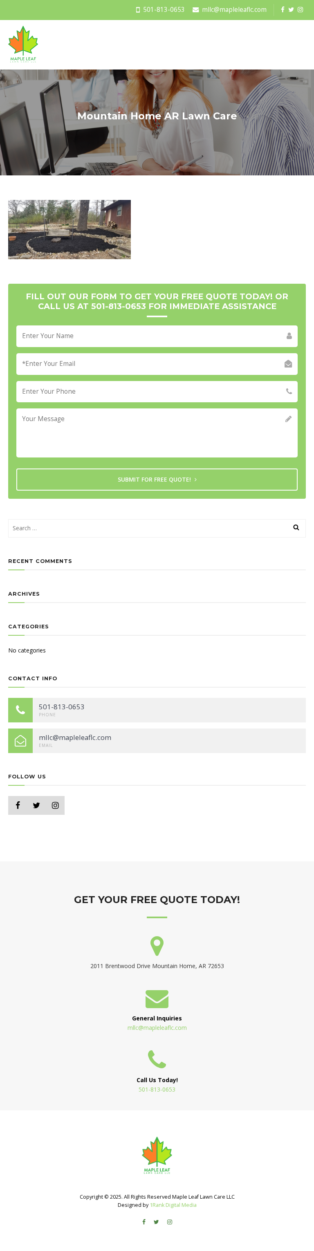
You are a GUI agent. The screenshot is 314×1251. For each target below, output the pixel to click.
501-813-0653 (163, 9)
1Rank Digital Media (173, 1205)
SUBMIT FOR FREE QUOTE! (155, 479)
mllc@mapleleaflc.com (233, 9)
